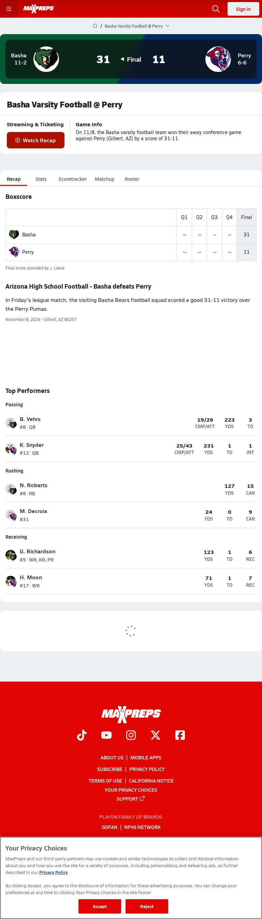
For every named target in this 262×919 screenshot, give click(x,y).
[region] (131, 878)
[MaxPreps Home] (38, 8)
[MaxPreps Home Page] (95, 25)
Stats (41, 178)
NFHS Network (142, 826)
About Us (112, 757)
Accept (100, 906)
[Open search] (216, 9)
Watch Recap (39, 140)
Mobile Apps (145, 757)
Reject (147, 906)
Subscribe (109, 768)
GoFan (109, 826)
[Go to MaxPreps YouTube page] (106, 736)
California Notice (151, 780)
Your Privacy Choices (131, 790)
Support (127, 798)
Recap (13, 178)
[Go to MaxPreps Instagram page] (131, 736)
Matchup (104, 178)
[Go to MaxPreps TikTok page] (81, 736)
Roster (132, 178)
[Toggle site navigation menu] (9, 9)
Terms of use (105, 780)
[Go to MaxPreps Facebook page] (180, 736)
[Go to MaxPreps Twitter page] (155, 736)
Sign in (243, 8)
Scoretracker (73, 178)
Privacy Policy (147, 768)
